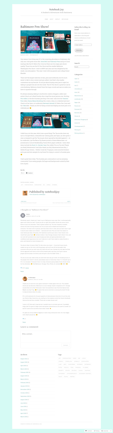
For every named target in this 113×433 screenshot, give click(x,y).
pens (72, 367)
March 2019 (24, 379)
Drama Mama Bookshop (35, 101)
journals (76, 361)
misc (27, 182)
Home (46, 19)
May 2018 (23, 410)
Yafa (24, 106)
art (22, 184)
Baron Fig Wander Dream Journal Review (62, 202)
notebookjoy (34, 55)
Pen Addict (24, 98)
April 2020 (23, 365)
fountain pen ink (29, 184)
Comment (65, 345)
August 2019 (24, 376)
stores (76, 123)
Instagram (65, 19)
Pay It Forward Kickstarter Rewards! (28, 202)
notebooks (77, 99)
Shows (32, 182)
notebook (54, 184)
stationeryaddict (72, 373)
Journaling (77, 89)
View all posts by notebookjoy (37, 194)
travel (66, 376)
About (51, 19)
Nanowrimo (77, 95)
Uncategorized (78, 126)
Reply (22, 271)
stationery (62, 373)
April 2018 (23, 413)
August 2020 (24, 362)
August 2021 (24, 358)
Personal (76, 109)
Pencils (76, 106)
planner (85, 367)
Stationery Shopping (80, 119)
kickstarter (85, 361)
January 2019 (24, 386)
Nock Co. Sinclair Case (39, 145)
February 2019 (24, 382)
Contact (57, 19)
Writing (76, 130)
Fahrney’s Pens (55, 61)
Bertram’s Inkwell (48, 103)
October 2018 (24, 393)
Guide (76, 82)
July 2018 (23, 403)
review (68, 370)
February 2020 (25, 372)
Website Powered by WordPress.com (31, 424)
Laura (28, 214)
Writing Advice (78, 133)
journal (49, 184)
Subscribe (79, 50)
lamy (60, 364)
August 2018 (24, 399)
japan (84, 358)
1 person (27, 267)
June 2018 (23, 406)
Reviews (76, 112)
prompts (61, 370)
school (81, 370)
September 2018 (25, 396)
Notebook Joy (56, 9)
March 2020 (24, 369)
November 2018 (25, 389)
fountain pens (38, 184)
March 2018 (24, 416)
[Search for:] (81, 67)
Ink (44, 184)
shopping (87, 370)
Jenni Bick (44, 61)
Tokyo (60, 376)
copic (75, 78)
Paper (76, 102)
